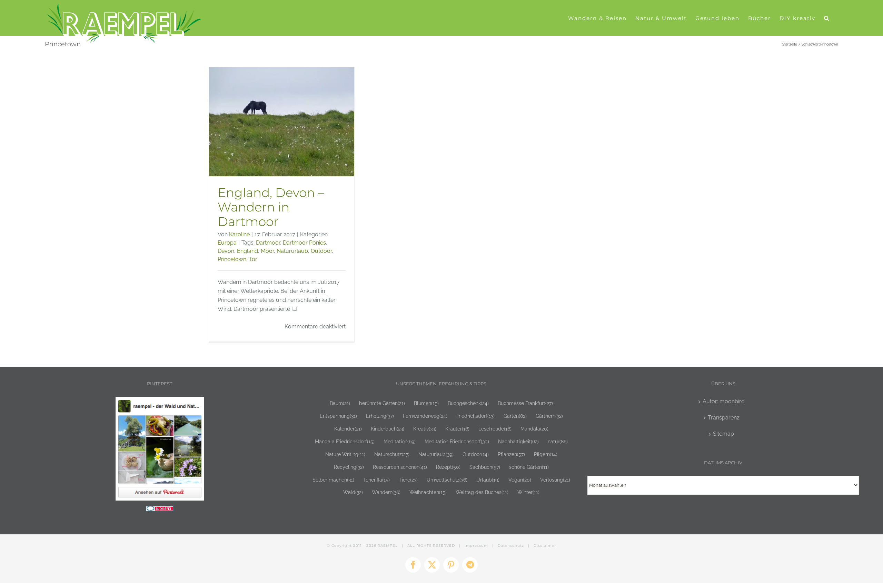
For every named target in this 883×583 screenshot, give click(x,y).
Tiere (408, 480)
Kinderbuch (387, 429)
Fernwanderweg (425, 416)
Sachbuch (484, 467)
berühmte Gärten (382, 403)
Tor (253, 259)
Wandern (386, 492)
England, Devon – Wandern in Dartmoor (271, 207)
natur (558, 441)
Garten (515, 416)
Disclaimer (545, 545)
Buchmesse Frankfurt (525, 403)
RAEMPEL (388, 545)
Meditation (400, 441)
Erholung (380, 416)
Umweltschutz (447, 480)
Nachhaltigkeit (518, 441)
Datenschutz (511, 545)
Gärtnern (549, 416)
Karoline (239, 234)
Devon (226, 251)
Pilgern (545, 454)
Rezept (448, 467)
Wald (353, 492)
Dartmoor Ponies (304, 242)
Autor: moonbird (724, 401)
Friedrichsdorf (475, 416)
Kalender (348, 429)
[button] (827, 18)
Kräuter (457, 429)
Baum (340, 403)
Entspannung (338, 416)
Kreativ (424, 429)
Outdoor (321, 251)
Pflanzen (511, 454)
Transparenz (724, 417)
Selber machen (333, 480)
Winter (528, 492)
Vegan (519, 480)
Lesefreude (495, 429)
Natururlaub (292, 251)
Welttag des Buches (482, 492)
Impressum (476, 545)
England (247, 251)
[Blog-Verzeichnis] (159, 510)
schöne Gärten (529, 467)
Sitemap (723, 434)
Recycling (349, 467)
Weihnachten (428, 492)
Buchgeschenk (468, 403)
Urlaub (487, 480)
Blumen (426, 403)
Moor (267, 251)
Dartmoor (268, 242)
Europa (227, 242)
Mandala (534, 429)
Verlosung (555, 480)
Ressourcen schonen (400, 467)
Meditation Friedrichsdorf (457, 441)
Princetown (232, 259)
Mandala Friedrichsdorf (345, 441)
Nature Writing (345, 454)
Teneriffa (376, 480)
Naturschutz (391, 454)
